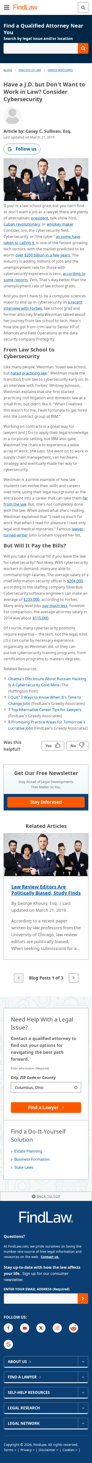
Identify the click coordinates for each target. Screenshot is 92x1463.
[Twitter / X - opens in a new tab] (41, 1328)
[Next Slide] (73, 978)
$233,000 (31, 599)
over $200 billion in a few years (42, 255)
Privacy (26, 1450)
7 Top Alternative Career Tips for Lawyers (44, 709)
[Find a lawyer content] (83, 1377)
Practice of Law (30, 70)
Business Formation (32, 1159)
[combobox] (46, 1087)
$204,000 (75, 581)
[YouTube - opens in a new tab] (24, 1328)
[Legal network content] (83, 1423)
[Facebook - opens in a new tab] (8, 1328)
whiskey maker (60, 224)
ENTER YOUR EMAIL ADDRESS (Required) (37, 1289)
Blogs (8, 70)
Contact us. (50, 1256)
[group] (46, 908)
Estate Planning (28, 1151)
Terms (8, 1450)
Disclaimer (47, 1450)
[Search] (83, 7)
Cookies (69, 1450)
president (39, 218)
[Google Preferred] (8, 1344)
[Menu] (6, 7)
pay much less (54, 605)
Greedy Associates (60, 70)
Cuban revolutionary (22, 224)
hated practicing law (29, 373)
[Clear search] (76, 1087)
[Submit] (83, 1298)
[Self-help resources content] (83, 1392)
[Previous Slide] (18, 978)
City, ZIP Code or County (33, 1077)
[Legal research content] (83, 1408)
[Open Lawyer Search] (46, 48)
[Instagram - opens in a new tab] (57, 1328)
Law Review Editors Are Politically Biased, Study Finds (46, 890)
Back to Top (48, 1196)
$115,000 (40, 618)
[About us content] (83, 1361)
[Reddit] (73, 1328)
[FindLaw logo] (27, 7)
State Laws (23, 1167)
